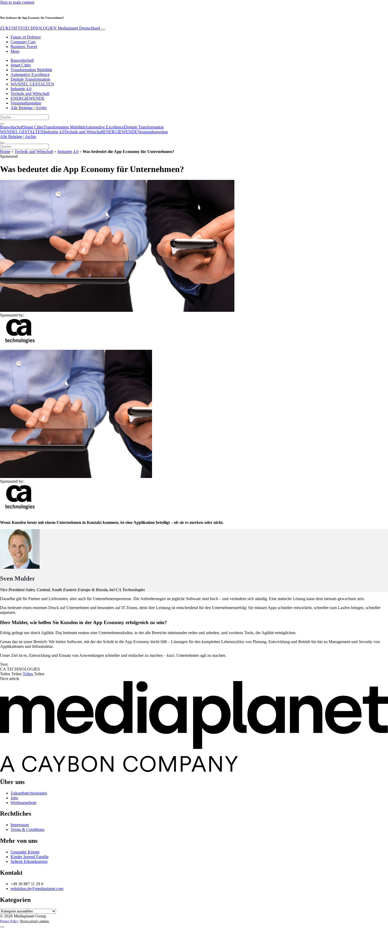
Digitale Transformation (30, 79)
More (15, 51)
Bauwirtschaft (22, 60)
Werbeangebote (23, 802)
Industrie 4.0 (21, 89)
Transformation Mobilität (31, 70)
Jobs (14, 798)
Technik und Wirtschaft (30, 93)
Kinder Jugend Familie (30, 856)
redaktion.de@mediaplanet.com (37, 888)
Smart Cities (21, 65)
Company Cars (23, 42)
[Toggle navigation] (103, 29)
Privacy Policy (9, 921)
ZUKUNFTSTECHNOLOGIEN (50, 28)
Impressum (20, 824)
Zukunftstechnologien (29, 793)
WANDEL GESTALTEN (32, 84)
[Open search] (2, 124)
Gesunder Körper (25, 852)
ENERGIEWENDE (28, 98)
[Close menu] (2, 142)
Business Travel (24, 46)
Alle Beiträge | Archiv (29, 108)
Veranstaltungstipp (26, 103)
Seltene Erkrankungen (29, 861)
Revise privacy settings (34, 921)
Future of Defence (26, 37)
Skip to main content (17, 2)
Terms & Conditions (27, 829)
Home (5, 151)
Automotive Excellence (30, 74)
